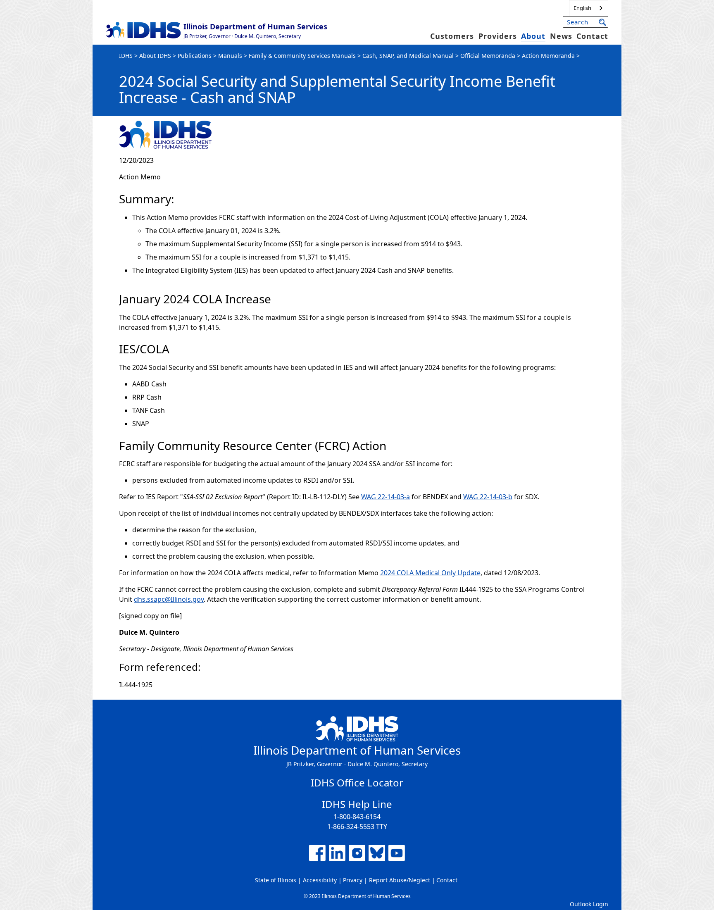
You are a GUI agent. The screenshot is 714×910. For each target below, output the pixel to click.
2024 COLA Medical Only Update (430, 572)
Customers (452, 36)
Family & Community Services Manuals (302, 56)
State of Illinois (275, 880)
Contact (592, 36)
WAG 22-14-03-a (385, 496)
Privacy (352, 880)
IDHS (126, 56)
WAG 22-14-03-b (487, 496)
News (561, 36)
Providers (497, 36)
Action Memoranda (548, 56)
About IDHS (155, 56)
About (533, 36)
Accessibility (320, 880)
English (582, 8)
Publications (195, 56)
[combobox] (588, 8)
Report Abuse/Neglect (399, 880)
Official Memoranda (487, 56)
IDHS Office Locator (357, 782)
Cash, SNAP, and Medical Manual (408, 56)
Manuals (230, 56)
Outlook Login (589, 904)
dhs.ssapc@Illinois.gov (169, 599)
